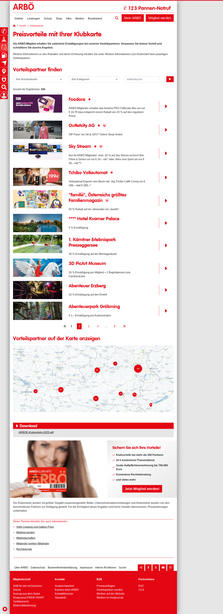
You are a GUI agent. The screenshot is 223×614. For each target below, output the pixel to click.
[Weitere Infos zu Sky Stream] (37, 150)
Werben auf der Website (111, 593)
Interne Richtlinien (105, 567)
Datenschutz (38, 567)
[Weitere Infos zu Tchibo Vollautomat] (37, 176)
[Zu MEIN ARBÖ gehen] (4, 95)
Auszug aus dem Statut (26, 593)
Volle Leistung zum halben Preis (35, 527)
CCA (141, 589)
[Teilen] (141, 567)
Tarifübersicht (21, 601)
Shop (59, 18)
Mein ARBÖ (132, 18)
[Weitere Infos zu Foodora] (37, 103)
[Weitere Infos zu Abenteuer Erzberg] (37, 289)
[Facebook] (148, 567)
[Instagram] (170, 567)
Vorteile (22, 25)
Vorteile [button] (18, 18)
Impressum (86, 567)
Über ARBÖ (21, 567)
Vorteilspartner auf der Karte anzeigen (56, 338)
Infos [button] (69, 18)
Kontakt (60, 579)
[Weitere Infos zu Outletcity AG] (37, 129)
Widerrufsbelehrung (24, 605)
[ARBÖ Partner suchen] (170, 79)
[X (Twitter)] (155, 567)
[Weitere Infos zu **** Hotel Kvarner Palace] (37, 222)
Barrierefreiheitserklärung (62, 567)
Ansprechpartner (64, 585)
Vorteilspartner (36, 25)
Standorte (60, 597)
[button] (116, 18)
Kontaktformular (64, 593)
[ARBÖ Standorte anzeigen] (4, 71)
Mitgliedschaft (21, 579)
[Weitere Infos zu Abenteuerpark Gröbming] (37, 310)
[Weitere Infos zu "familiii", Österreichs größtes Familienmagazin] (37, 199)
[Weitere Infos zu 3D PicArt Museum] (37, 267)
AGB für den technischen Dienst (27, 587)
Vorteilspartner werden (110, 589)
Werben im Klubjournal (110, 597)
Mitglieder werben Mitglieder (32, 543)
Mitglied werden (159, 18)
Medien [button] (79, 18)
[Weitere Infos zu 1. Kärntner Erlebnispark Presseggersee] (37, 243)
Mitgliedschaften (25, 538)
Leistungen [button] (33, 18)
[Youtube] (163, 567)
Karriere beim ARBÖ (67, 589)
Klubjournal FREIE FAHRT (28, 597)
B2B (99, 579)
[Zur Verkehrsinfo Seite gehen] (4, 39)
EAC (141, 585)
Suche (122, 567)
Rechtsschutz (24, 549)
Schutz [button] (48, 18)
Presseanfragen (106, 585)
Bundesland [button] (95, 18)
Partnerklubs (146, 579)
